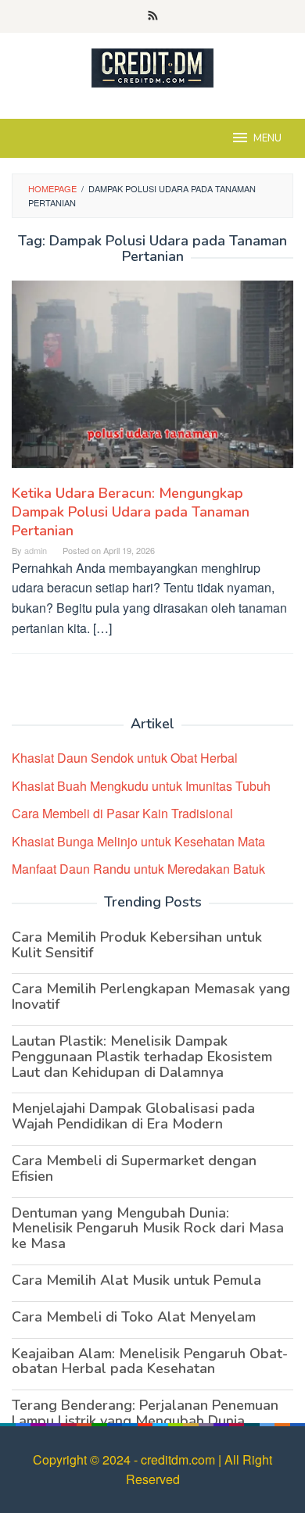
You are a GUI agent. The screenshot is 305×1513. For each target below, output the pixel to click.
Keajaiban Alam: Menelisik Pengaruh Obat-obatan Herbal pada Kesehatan (150, 1361)
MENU (267, 138)
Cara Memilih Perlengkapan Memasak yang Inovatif (151, 996)
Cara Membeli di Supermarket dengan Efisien (134, 1168)
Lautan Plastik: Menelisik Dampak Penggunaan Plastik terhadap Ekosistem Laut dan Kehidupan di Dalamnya (142, 1057)
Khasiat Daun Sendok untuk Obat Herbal (125, 758)
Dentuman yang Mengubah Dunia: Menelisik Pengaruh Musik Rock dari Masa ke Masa (148, 1229)
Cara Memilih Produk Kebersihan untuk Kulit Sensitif (137, 945)
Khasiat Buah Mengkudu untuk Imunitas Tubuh (141, 786)
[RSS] (153, 16)
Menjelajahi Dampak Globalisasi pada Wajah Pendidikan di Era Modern (133, 1116)
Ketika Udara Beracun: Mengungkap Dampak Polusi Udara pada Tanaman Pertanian (130, 512)
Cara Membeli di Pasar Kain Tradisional (122, 813)
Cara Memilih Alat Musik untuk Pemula (136, 1280)
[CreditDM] (153, 66)
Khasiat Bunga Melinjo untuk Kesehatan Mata (138, 841)
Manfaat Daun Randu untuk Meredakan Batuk (138, 869)
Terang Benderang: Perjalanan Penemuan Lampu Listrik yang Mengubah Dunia (145, 1413)
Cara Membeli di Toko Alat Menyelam (134, 1316)
